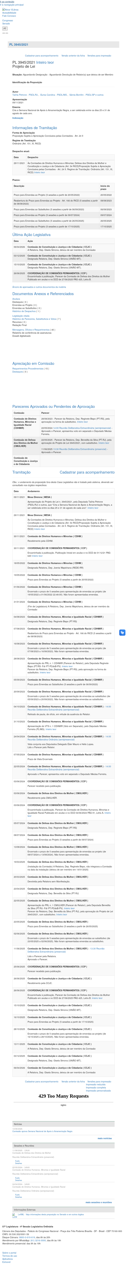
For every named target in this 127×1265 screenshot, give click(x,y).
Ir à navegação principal (12, 4)
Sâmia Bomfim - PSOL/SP (82, 94)
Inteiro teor (45, 62)
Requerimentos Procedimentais (27, 368)
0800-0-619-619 (27, 1237)
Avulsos (16, 298)
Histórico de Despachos (24, 311)
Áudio (17, 1161)
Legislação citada (20, 315)
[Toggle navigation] (3, 33)
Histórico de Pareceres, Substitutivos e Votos (34, 318)
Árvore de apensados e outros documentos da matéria (39, 286)
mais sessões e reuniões (99, 1202)
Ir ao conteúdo (7, 1)
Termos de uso (9, 1255)
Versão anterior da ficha (73, 55)
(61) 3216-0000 (38, 1240)
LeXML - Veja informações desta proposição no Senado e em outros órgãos (51, 1214)
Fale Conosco (9, 15)
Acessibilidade (9, 12)
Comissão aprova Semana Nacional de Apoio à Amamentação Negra (42, 1131)
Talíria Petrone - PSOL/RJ (25, 94)
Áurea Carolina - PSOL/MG (54, 94)
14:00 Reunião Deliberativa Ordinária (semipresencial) (69, 738)
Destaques (18, 371)
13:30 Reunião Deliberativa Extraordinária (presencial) (79, 449)
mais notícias (105, 1138)
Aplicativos (7, 1258)
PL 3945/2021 (18, 44)
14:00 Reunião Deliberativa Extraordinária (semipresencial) (82, 427)
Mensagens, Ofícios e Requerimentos (30, 329)
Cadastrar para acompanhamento (42, 55)
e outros (99, 94)
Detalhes (18, 1163)
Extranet (6, 1261)
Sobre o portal (9, 1252)
